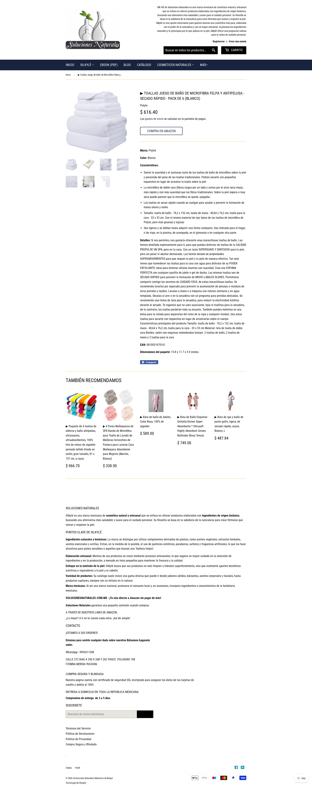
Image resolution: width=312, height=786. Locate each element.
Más (203, 65)
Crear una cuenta (237, 41)
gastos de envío (154, 119)
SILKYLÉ (86, 65)
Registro (145, 714)
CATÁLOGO (144, 65)
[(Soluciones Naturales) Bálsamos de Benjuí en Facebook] (236, 768)
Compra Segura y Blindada (81, 744)
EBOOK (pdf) (109, 65)
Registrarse (219, 41)
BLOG (127, 65)
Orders (69, 767)
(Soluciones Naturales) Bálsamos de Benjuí (93, 778)
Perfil (77, 767)
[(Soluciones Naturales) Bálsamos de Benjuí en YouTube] (242, 768)
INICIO (70, 65)
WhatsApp (71, 652)
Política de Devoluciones (80, 733)
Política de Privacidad (78, 739)
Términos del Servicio (78, 728)
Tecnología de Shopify (76, 782)
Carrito (236, 50)
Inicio (68, 74)
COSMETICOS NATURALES (174, 65)
